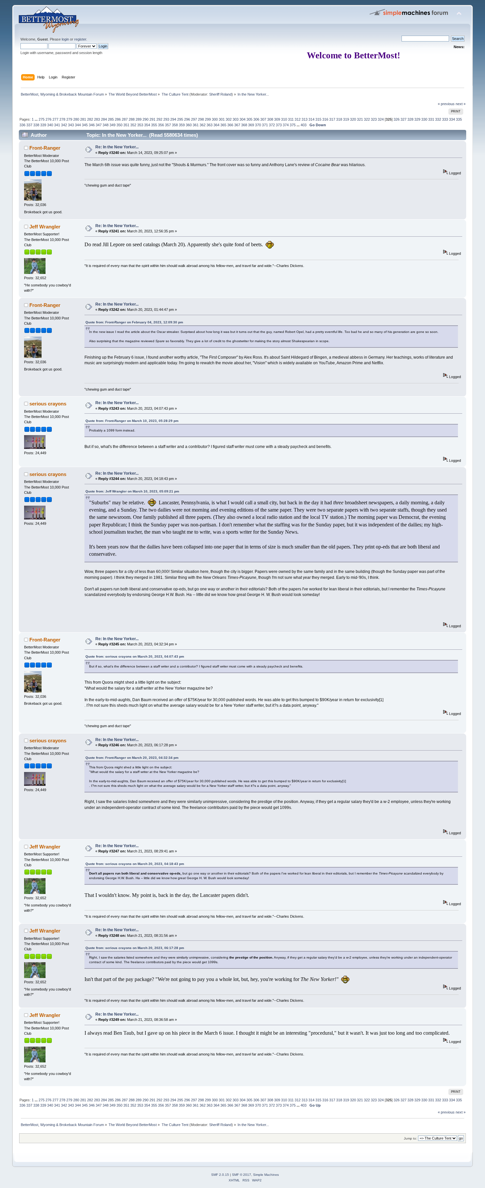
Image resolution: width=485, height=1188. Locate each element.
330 (424, 119)
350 (119, 125)
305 (249, 119)
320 (353, 119)
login (65, 39)
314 (311, 119)
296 (187, 119)
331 (431, 119)
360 (189, 125)
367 (237, 125)
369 (251, 125)
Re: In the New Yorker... (117, 147)
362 (203, 125)
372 (272, 125)
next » (461, 104)
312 (298, 119)
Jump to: (410, 1138)
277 (55, 119)
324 (381, 119)
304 (242, 119)
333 (445, 119)
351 (126, 125)
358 (175, 125)
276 (48, 119)
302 (229, 119)
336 (22, 125)
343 (71, 125)
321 (360, 119)
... (37, 119)
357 (168, 125)
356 (161, 125)
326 (397, 119)
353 (140, 125)
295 (180, 119)
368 (244, 125)
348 (106, 125)
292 (159, 119)
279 (69, 119)
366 (230, 125)
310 (284, 119)
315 (318, 119)
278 (62, 119)
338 (36, 125)
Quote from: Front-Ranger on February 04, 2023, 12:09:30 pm (134, 322)
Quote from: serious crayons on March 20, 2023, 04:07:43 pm (134, 656)
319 (346, 119)
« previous (446, 104)
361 (196, 125)
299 (208, 119)
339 (43, 125)
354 (147, 125)
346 (92, 125)
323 (374, 119)
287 (125, 119)
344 (78, 125)
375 (293, 125)
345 (85, 125)
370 (258, 125)
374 (286, 125)
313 (304, 119)
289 (139, 119)
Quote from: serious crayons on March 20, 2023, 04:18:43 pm (134, 864)
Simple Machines (266, 1174)
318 (339, 119)
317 (332, 119)
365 (223, 125)
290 (145, 119)
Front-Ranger (44, 148)
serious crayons (47, 403)
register (80, 39)
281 (83, 119)
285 (111, 119)
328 (410, 119)
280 (76, 119)
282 (90, 119)
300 (215, 119)
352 (133, 125)
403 (304, 125)
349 (112, 125)
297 (194, 119)
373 (279, 125)
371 (265, 125)
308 (270, 119)
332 (438, 119)
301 (222, 119)
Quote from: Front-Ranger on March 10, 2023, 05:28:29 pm (131, 421)
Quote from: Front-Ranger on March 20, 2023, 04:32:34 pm (131, 757)
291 (152, 119)
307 (263, 119)
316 (325, 119)
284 (104, 119)
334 (452, 119)
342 (64, 125)
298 (201, 119)
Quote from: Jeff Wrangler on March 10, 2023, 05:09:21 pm (132, 491)
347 (99, 125)
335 (459, 119)
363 (209, 125)
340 (50, 125)
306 (256, 119)
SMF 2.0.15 (220, 1174)
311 (291, 119)
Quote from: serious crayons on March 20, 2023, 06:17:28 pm (134, 948)
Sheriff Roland (220, 94)
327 (403, 119)
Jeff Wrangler (44, 226)
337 (29, 125)
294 (173, 119)
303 (236, 119)
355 (154, 125)
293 (166, 119)
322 (367, 119)
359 (182, 125)
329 (417, 119)
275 (42, 119)
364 (216, 125)
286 (118, 119)
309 (277, 119)
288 (132, 119)
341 (57, 125)
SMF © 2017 (241, 1174)
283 (97, 119)
